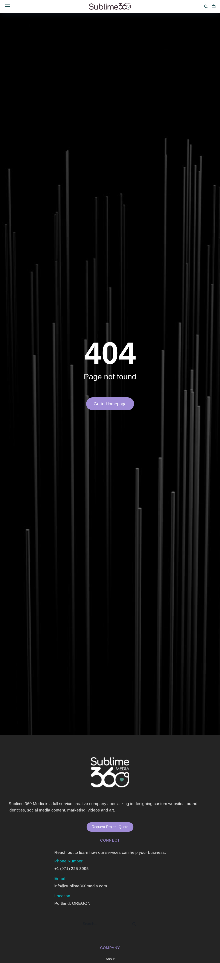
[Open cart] (213, 6)
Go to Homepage (110, 403)
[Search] (134, 924)
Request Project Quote (110, 827)
